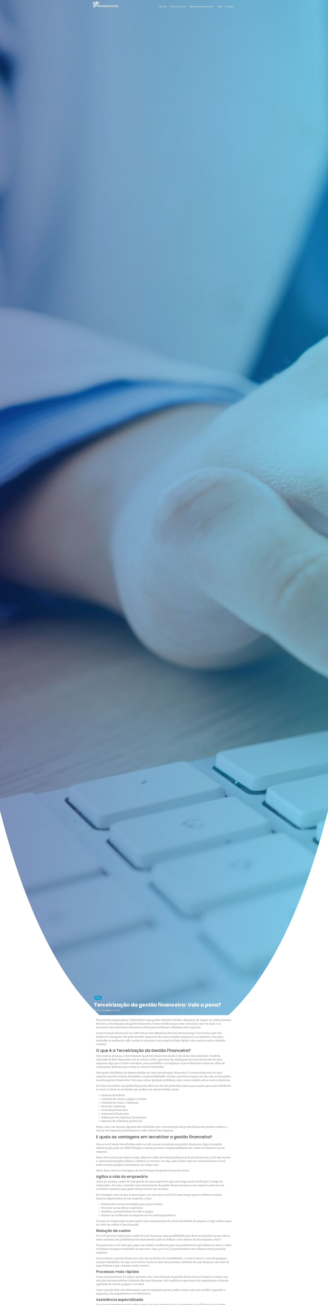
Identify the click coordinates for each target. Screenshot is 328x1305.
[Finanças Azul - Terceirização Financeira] (106, 5)
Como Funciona (178, 6)
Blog (220, 6)
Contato (229, 6)
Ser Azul (163, 6)
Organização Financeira (201, 6)
